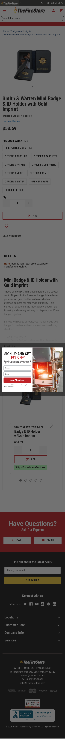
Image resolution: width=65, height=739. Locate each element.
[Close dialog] (60, 350)
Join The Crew (17, 380)
